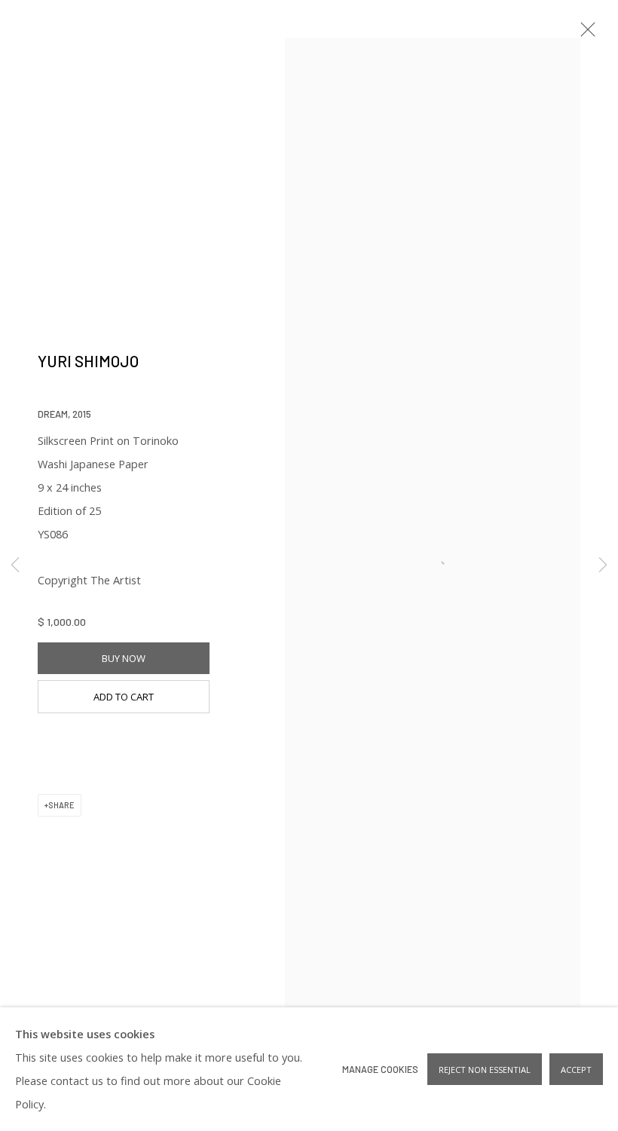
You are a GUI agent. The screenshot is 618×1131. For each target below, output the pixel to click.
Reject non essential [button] (485, 1069)
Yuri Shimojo (88, 360)
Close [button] (584, 34)
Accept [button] (576, 1069)
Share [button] (61, 805)
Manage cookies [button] (380, 1069)
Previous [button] (15, 565)
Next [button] (603, 565)
